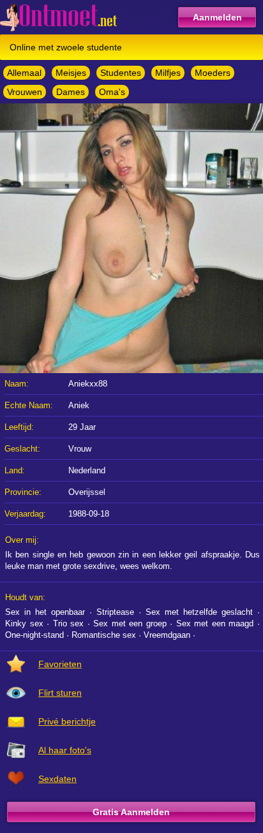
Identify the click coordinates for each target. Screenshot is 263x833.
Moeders (212, 73)
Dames (70, 92)
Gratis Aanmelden (131, 812)
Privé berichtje (67, 721)
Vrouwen (24, 92)
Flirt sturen (60, 693)
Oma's (112, 92)
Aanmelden (217, 17)
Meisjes (71, 73)
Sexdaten (57, 779)
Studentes (120, 73)
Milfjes (168, 73)
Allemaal (24, 73)
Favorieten (60, 664)
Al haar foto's (64, 750)
